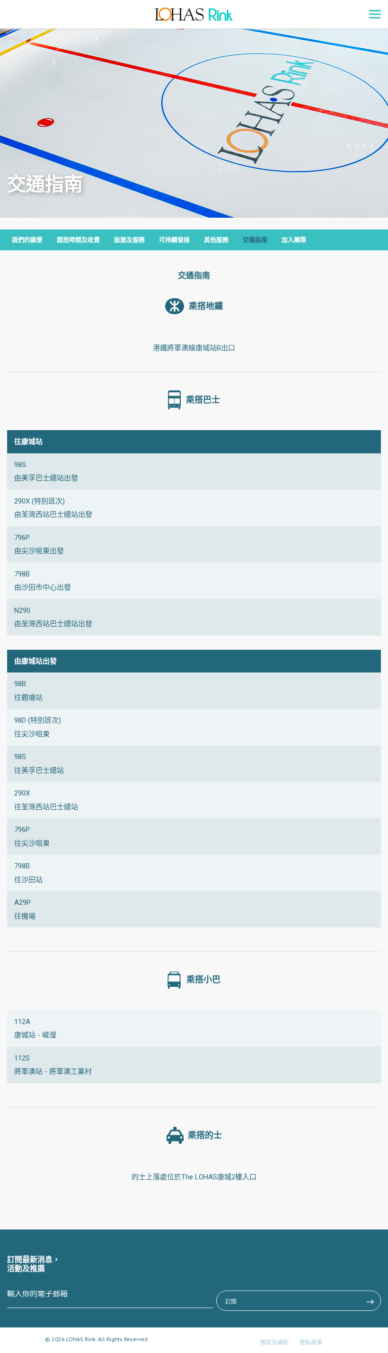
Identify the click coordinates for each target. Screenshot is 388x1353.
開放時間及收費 (78, 239)
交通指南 (255, 239)
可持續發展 (174, 239)
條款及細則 (274, 1342)
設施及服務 (129, 239)
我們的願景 (27, 239)
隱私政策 (311, 1342)
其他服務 (216, 239)
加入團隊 (294, 239)
